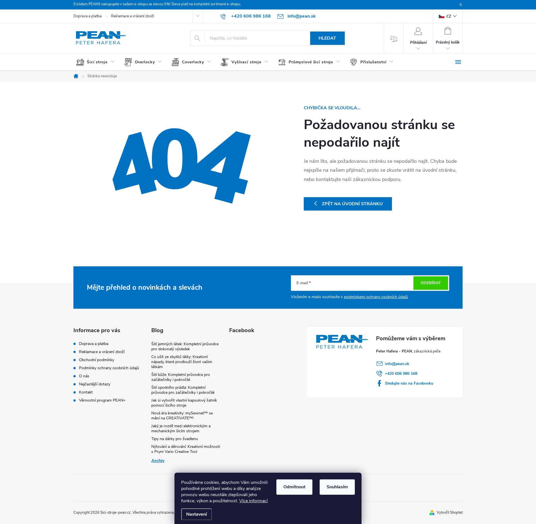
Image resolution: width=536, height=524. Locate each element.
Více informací (253, 501)
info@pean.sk (397, 363)
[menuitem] (97, 62)
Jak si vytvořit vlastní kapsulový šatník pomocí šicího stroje (184, 403)
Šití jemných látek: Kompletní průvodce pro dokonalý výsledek (185, 346)
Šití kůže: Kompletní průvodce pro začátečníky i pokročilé (180, 377)
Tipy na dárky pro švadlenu (174, 438)
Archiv (157, 460)
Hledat (327, 38)
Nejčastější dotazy (94, 384)
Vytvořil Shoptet (450, 512)
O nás (84, 376)
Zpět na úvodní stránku (352, 204)
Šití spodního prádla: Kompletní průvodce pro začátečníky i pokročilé (182, 390)
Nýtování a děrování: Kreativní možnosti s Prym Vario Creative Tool (185, 449)
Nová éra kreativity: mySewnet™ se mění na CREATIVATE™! (182, 415)
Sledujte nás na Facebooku (409, 383)
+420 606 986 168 (401, 373)
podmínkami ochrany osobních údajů (376, 297)
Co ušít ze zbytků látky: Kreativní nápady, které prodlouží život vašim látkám (181, 362)
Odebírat (431, 283)
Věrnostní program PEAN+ (102, 400)
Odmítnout (294, 487)
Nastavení (196, 514)
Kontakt (86, 392)
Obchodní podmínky (96, 360)
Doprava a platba (87, 16)
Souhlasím (337, 487)
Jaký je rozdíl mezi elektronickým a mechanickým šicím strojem (180, 428)
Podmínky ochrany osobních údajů (109, 368)
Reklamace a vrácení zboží (132, 16)
